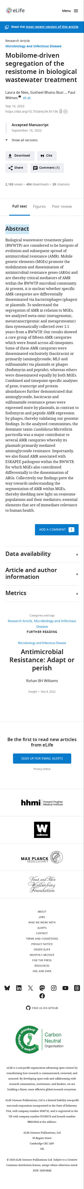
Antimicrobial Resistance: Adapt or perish (42, 660)
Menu (66, 11)
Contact (42, 933)
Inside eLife (42, 949)
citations (61, 184)
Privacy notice (42, 769)
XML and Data (42, 971)
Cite (49, 155)
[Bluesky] (7, 990)
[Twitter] (30, 990)
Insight (32, 692)
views (14, 184)
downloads (37, 184)
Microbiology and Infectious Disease (33, 46)
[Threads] (77, 990)
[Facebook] (42, 998)
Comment (49, 169)
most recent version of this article (52, 27)
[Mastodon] (42, 990)
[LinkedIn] (19, 990)
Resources (42, 966)
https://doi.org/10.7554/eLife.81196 (32, 111)
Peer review (62, 206)
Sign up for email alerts (42, 758)
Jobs (42, 917)
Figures (39, 206)
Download (22, 155)
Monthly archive (42, 955)
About (42, 911)
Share (18, 168)
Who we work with (42, 922)
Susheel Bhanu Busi (46, 92)
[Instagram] (54, 990)
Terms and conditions (42, 938)
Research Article (17, 41)
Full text (19, 207)
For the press (42, 960)
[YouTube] (65, 990)
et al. (27, 98)
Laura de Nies (16, 92)
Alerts (42, 928)
